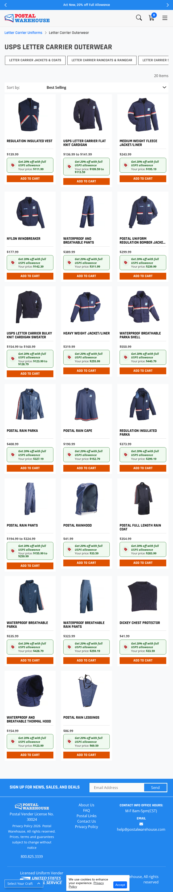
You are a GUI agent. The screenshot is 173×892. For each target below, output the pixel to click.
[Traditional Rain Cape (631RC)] (85, 428)
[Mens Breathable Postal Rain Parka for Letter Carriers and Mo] (29, 620)
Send (155, 787)
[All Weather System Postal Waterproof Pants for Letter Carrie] (85, 236)
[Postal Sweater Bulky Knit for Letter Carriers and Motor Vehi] (29, 331)
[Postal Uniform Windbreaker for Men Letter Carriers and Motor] (29, 236)
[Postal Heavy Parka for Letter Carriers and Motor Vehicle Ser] (141, 428)
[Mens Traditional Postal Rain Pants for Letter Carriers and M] (29, 523)
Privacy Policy (86, 826)
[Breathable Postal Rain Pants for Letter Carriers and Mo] (85, 620)
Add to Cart (30, 178)
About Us (86, 805)
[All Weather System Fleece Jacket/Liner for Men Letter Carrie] (141, 138)
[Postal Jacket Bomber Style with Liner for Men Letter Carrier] (141, 236)
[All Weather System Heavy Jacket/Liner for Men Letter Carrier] (85, 330)
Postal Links (87, 815)
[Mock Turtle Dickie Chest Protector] (141, 620)
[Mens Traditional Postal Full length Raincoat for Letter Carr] (141, 522)
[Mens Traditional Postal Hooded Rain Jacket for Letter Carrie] (29, 428)
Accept (120, 885)
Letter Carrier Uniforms (23, 32)
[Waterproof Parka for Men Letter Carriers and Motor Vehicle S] (141, 330)
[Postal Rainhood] (85, 522)
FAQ (86, 810)
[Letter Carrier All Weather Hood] (29, 715)
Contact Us (86, 821)
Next (167, 5)
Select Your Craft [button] (20, 883)
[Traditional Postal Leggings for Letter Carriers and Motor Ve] (85, 715)
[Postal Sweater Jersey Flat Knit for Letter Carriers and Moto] (85, 139)
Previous (5, 5)
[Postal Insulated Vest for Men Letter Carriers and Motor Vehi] (29, 138)
